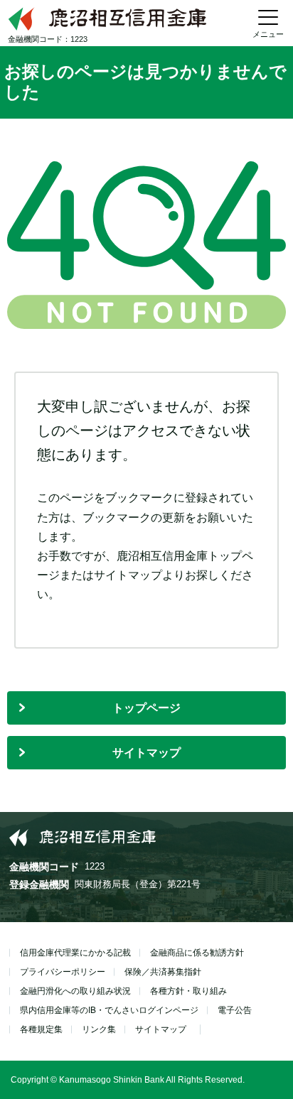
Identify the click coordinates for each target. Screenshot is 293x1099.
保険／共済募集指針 (162, 972)
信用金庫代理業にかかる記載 (75, 953)
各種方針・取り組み (188, 991)
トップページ (146, 708)
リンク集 (99, 1029)
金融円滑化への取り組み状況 (75, 991)
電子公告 (235, 1010)
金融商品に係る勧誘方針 (197, 953)
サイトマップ (146, 753)
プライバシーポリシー (62, 972)
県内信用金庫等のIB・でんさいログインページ (109, 1010)
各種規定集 (41, 1029)
